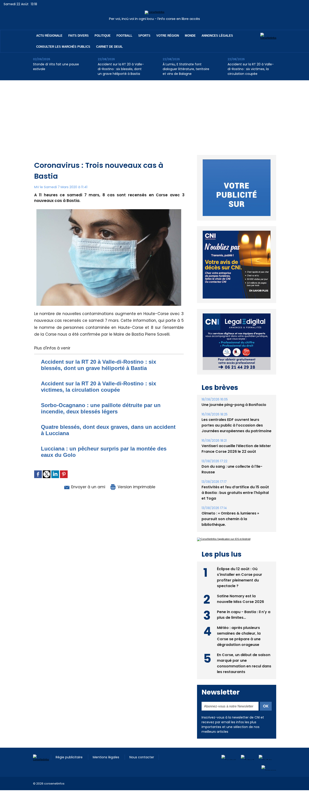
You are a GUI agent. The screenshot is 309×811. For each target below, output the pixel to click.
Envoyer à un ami (87, 487)
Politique (103, 35)
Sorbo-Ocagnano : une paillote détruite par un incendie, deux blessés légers (101, 408)
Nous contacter (141, 757)
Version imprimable (135, 487)
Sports (144, 35)
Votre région (167, 35)
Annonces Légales (217, 35)
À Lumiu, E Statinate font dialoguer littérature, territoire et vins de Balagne (186, 69)
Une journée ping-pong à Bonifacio (234, 404)
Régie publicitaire (69, 757)
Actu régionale (49, 35)
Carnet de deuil (109, 46)
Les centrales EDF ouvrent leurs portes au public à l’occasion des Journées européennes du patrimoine (236, 425)
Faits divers (78, 35)
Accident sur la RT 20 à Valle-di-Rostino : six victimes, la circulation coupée (251, 69)
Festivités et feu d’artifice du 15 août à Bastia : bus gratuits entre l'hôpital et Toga (235, 492)
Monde (190, 35)
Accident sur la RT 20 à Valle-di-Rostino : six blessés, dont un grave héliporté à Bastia (121, 69)
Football (124, 35)
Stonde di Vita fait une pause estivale (56, 66)
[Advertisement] (154, 114)
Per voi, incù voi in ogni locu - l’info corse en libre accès (154, 18)
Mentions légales (106, 757)
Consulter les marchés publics (63, 46)
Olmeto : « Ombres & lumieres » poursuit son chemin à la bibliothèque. (230, 519)
